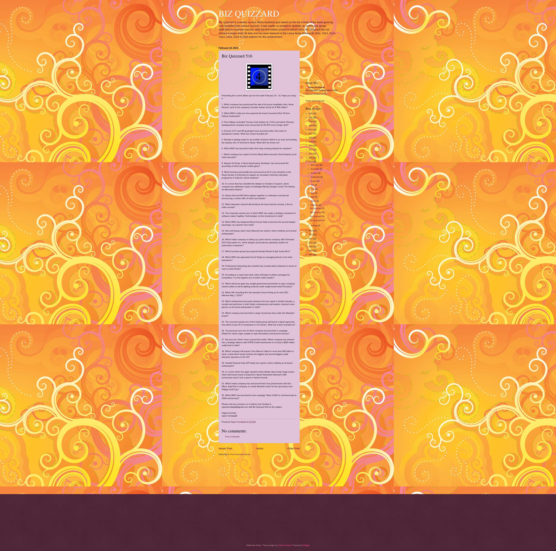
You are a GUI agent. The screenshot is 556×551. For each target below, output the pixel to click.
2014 (311, 162)
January (314, 225)
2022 (311, 130)
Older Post (293, 448)
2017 (311, 150)
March (314, 201)
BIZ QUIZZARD (249, 13)
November (315, 169)
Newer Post (225, 448)
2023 (311, 126)
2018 (311, 145)
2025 (311, 118)
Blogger (306, 545)
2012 (311, 235)
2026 (311, 113)
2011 (311, 239)
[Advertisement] (233, 474)
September (315, 177)
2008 (311, 251)
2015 (311, 157)
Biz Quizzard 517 (317, 208)
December (315, 165)
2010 (311, 243)
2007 (311, 255)
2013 (311, 231)
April (313, 197)
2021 (311, 133)
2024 (311, 121)
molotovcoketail (284, 545)
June (313, 189)
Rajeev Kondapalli (316, 87)
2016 (311, 154)
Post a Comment (232, 437)
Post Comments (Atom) (240, 454)
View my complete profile (316, 94)
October (314, 173)
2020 (311, 138)
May (313, 193)
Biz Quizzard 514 (317, 220)
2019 (311, 142)
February (315, 205)
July (313, 185)
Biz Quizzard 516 (317, 212)
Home (259, 448)
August (314, 181)
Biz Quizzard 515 (317, 216)
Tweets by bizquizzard (315, 101)
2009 (311, 247)
